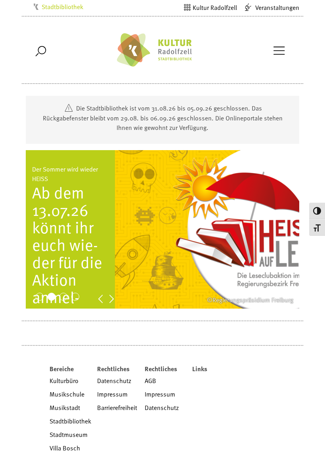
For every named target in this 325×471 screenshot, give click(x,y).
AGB (150, 380)
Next (115, 298)
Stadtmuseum (69, 434)
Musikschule (67, 394)
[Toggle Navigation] (279, 50)
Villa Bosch (65, 448)
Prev (104, 298)
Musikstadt (65, 407)
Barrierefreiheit (117, 407)
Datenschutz (114, 380)
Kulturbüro (64, 380)
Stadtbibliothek (62, 6)
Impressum (112, 394)
